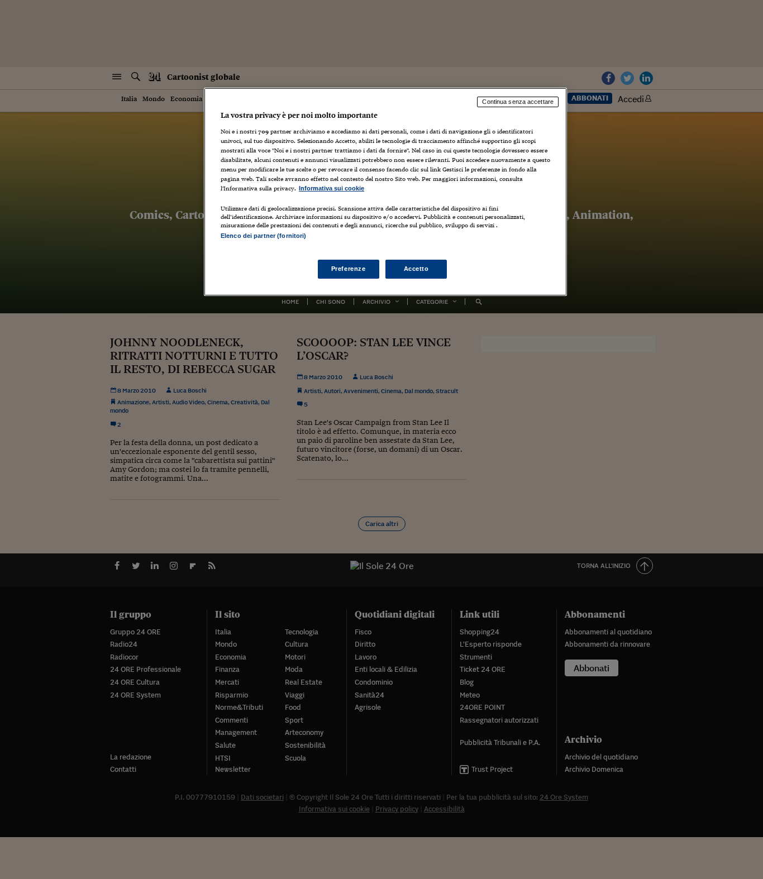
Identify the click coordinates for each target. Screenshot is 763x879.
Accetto (416, 268)
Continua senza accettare (518, 101)
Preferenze (348, 268)
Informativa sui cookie (331, 188)
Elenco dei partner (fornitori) (263, 235)
